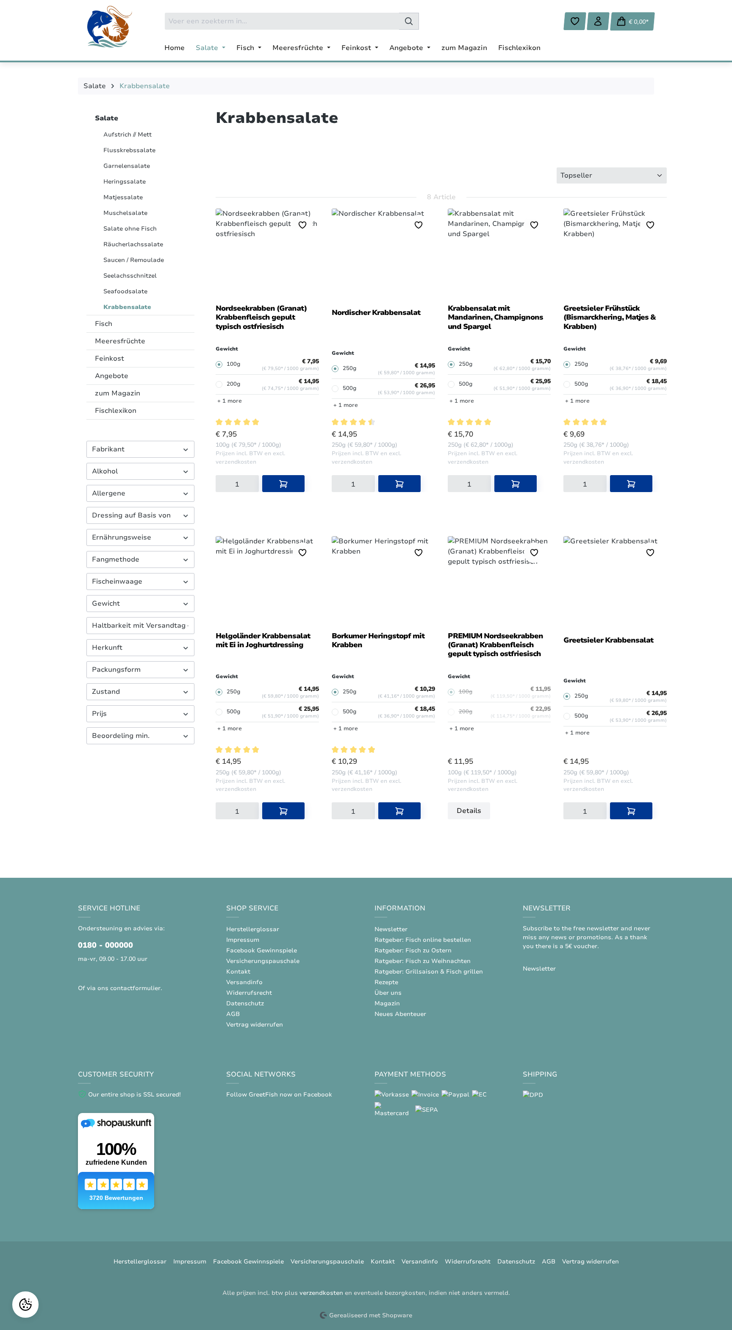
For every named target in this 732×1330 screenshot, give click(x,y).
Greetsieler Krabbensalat (608, 640)
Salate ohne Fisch (130, 229)
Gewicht (106, 603)
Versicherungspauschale (262, 961)
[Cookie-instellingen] (25, 1304)
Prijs (99, 713)
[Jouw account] (598, 21)
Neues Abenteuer (400, 1014)
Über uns (388, 993)
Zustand (106, 691)
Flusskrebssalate (129, 150)
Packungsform (116, 669)
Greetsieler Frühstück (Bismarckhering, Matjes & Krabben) (609, 317)
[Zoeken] (409, 21)
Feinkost (109, 358)
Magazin (387, 1003)
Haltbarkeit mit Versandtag (139, 625)
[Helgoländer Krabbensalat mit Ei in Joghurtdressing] (267, 580)
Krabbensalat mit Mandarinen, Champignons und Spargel (495, 317)
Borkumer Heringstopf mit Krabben (378, 641)
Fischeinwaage (117, 581)
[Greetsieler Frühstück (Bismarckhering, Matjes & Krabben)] (615, 253)
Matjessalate (123, 197)
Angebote (111, 376)
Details (469, 810)
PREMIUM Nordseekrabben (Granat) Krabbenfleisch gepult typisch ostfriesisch (495, 645)
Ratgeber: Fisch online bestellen (422, 940)
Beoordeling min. (121, 735)
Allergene (108, 493)
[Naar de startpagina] (109, 27)
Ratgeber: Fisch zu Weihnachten (422, 961)
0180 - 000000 (105, 945)
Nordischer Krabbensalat (376, 312)
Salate (106, 118)
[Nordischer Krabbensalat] (383, 253)
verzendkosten (321, 1293)
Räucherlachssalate (133, 244)
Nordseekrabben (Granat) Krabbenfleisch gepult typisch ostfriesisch (261, 317)
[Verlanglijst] (574, 21)
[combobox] (282, 21)
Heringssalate (124, 182)
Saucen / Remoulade (133, 260)
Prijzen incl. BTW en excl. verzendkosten (250, 458)
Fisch (103, 323)
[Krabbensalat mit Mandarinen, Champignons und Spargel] (499, 253)
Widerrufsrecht (249, 993)
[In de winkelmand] (283, 483)
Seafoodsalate (125, 291)
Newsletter (391, 929)
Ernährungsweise (121, 537)
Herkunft (107, 647)
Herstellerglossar (252, 929)
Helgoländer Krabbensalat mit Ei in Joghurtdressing (263, 641)
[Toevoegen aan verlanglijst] (302, 225)
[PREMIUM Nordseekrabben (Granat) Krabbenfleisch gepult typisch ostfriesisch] (499, 580)
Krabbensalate (127, 307)
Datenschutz (245, 1003)
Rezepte (386, 982)
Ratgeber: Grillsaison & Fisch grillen (428, 972)
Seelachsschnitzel (130, 276)
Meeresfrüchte (120, 341)
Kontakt (238, 972)
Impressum (242, 940)
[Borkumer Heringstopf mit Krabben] (383, 580)
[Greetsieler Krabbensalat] (615, 580)
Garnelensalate (126, 166)
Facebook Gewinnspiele (261, 950)
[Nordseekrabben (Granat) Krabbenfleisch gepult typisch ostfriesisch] (267, 253)
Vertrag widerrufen (254, 1025)
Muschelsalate (125, 213)
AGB (233, 1014)
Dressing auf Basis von (131, 515)
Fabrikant (108, 449)
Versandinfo (244, 982)
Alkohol (105, 471)
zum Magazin (117, 393)
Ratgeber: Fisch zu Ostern (413, 950)
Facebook (317, 1095)
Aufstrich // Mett (127, 135)
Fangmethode (115, 559)
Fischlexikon (115, 410)
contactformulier (135, 988)
